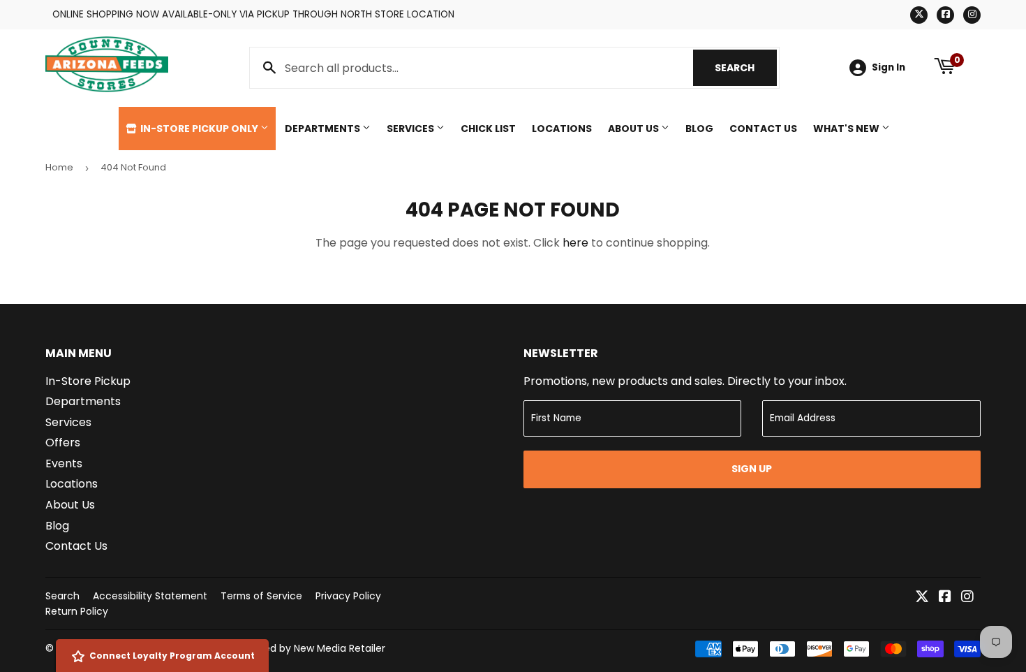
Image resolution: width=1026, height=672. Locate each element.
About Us (634, 129)
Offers (62, 442)
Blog (699, 129)
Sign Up (751, 469)
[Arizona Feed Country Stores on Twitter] (922, 598)
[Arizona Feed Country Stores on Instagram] (967, 598)
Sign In (888, 67)
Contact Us (763, 129)
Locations (562, 129)
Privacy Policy (348, 596)
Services (411, 129)
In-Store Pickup (88, 381)
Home (59, 167)
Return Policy (76, 611)
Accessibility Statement (150, 596)
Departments (323, 129)
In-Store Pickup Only (199, 129)
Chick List (488, 129)
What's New (847, 129)
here (575, 243)
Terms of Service (261, 596)
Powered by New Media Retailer (310, 648)
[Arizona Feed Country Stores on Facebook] (945, 598)
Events (63, 463)
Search (746, 68)
